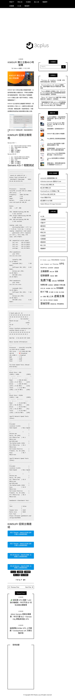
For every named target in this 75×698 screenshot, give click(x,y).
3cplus (15, 68)
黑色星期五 (60, 304)
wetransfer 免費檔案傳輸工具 (48, 178)
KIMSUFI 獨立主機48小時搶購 (55, 133)
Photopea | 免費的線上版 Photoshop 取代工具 (52, 104)
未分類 (42, 229)
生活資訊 (28, 2)
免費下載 (45, 280)
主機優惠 (20, 572)
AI (41, 260)
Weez (43, 97)
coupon (49, 260)
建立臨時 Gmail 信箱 (46, 200)
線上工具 (36, 2)
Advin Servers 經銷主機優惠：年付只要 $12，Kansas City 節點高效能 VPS (21, 616)
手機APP (11, 2)
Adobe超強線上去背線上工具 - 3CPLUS (53, 91)
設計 (41, 300)
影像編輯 (59, 288)
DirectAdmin (55, 260)
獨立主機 (16, 575)
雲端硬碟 (56, 300)
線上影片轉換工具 (45, 188)
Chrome (44, 260)
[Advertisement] (38, 25)
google (41, 264)
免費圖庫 (60, 281)
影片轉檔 (56, 292)
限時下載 (45, 300)
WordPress (43, 267)
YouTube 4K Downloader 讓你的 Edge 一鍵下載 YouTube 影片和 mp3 (55, 124)
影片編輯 (51, 292)
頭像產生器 (53, 304)
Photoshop (55, 264)
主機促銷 (56, 267)
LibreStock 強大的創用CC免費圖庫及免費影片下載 (55, 144)
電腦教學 (45, 2)
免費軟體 (56, 285)
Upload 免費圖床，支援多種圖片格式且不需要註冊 (51, 85)
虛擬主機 (59, 296)
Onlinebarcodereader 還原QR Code (50, 181)
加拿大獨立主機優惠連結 (20, 533)
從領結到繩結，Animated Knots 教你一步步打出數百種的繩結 (56, 149)
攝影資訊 (43, 226)
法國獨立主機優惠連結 (20, 555)
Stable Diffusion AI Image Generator (50, 204)
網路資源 (43, 242)
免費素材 (50, 285)
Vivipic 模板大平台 (45, 197)
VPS (61, 263)
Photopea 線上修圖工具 (47, 184)
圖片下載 (53, 288)
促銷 (56, 271)
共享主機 (62, 285)
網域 (44, 296)
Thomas (44, 80)
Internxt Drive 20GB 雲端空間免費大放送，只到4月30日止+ (56, 154)
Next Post (28, 587)
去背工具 (42, 288)
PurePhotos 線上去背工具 (47, 194)
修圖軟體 (52, 275)
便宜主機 (52, 271)
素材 (41, 296)
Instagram (46, 264)
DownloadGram (46, 85)
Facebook (62, 260)
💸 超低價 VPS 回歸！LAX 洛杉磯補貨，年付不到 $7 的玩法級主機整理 (21, 602)
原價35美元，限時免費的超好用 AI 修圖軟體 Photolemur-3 (56, 163)
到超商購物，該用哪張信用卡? (55, 128)
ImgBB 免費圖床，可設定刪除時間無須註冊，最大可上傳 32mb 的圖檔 (56, 118)
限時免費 (50, 300)
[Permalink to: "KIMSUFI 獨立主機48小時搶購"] (21, 78)
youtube (50, 267)
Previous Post (14, 587)
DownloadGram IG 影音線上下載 (49, 191)
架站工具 (20, 2)
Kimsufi (13, 572)
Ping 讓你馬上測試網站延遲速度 (56, 138)
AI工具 (19, 6)
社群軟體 (43, 239)
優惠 (56, 276)
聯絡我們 (27, 6)
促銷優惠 (44, 275)
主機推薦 (11, 6)
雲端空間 (45, 303)
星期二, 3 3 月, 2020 (24, 68)
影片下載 (44, 292)
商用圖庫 (48, 288)
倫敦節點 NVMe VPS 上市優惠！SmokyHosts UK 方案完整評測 (21, 630)
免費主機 (54, 281)
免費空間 (43, 285)
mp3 (51, 264)
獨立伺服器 (24, 575)
